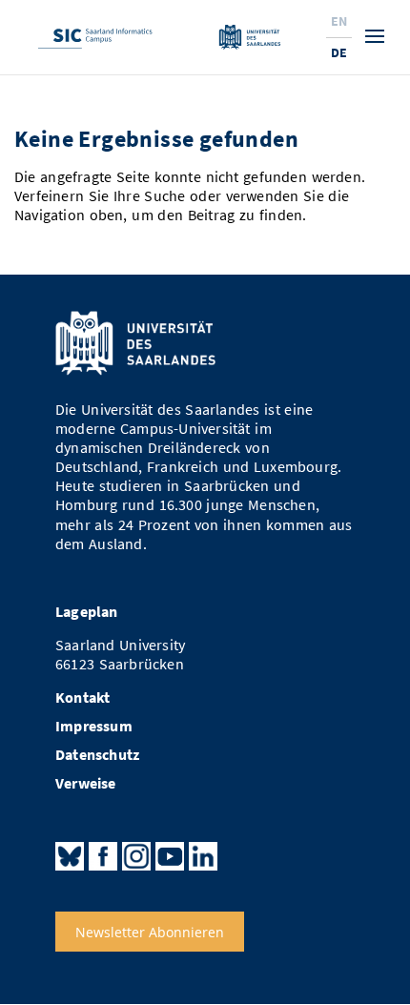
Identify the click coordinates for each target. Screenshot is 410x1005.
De (339, 52)
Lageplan (86, 612)
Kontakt (82, 697)
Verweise (85, 783)
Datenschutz (97, 755)
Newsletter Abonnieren (149, 931)
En (339, 21)
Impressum (94, 726)
